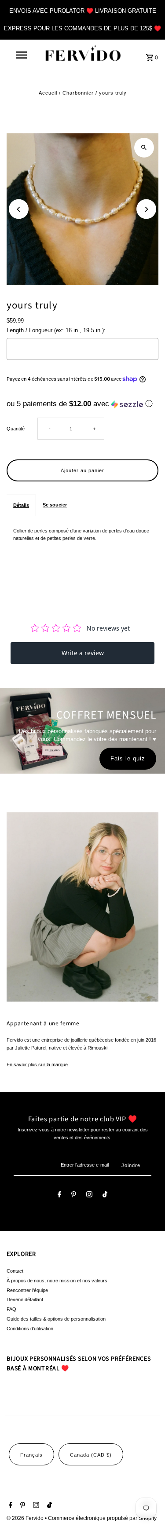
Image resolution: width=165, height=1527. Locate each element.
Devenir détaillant (25, 1299)
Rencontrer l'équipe (27, 1290)
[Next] (146, 209)
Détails (21, 505)
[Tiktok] (105, 1195)
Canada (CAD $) (91, 1454)
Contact (15, 1271)
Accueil (48, 92)
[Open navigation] (21, 55)
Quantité (16, 428)
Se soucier (55, 504)
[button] (82, 404)
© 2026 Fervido (26, 1518)
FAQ (11, 1309)
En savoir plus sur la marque (37, 1064)
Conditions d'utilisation (30, 1328)
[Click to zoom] (144, 148)
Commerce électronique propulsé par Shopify (102, 1518)
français (31, 1454)
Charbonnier (78, 92)
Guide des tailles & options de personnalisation (56, 1318)
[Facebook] (59, 1195)
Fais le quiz (127, 758)
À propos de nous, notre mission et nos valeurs (57, 1280)
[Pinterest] (73, 1195)
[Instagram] (89, 1195)
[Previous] (19, 209)
